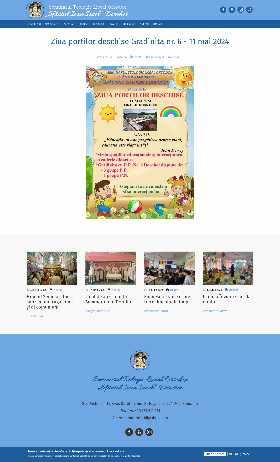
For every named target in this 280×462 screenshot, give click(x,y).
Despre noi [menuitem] (34, 24)
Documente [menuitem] (129, 24)
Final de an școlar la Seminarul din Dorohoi (109, 299)
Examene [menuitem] (114, 24)
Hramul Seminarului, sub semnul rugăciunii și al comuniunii (50, 302)
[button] (140, 142)
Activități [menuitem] (69, 24)
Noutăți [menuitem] (144, 24)
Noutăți (138, 57)
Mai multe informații (130, 456)
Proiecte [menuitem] (84, 24)
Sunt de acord (214, 454)
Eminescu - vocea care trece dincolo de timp (167, 299)
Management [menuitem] (52, 24)
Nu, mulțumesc (239, 454)
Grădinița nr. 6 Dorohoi (164, 57)
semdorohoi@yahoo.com (146, 418)
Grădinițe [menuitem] (99, 24)
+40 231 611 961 (147, 410)
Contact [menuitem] (157, 24)
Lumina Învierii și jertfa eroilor (227, 299)
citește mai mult (38, 316)
